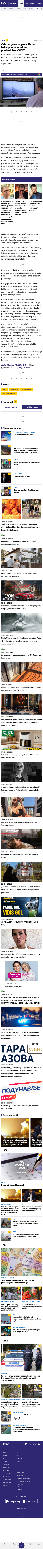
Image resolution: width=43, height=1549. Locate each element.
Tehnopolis (7, 1479)
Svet (3, 40)
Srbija (16, 460)
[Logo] (3, 3)
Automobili (7, 1482)
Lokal (5, 1485)
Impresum (20, 1475)
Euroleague (18, 473)
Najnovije (13, 3)
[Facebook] (26, 1444)
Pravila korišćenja (23, 1478)
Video (18, 1453)
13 (39, 1386)
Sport (5, 1456)
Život (5, 1462)
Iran (5, 389)
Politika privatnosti (23, 1481)
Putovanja (7, 1467)
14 (9, 446)
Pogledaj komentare (11, 407)
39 (9, 460)
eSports (6, 1476)
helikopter (14, 389)
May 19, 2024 (24, 367)
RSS (18, 1487)
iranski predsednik (9, 393)
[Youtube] (39, 1444)
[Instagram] (35, 1444)
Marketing (20, 1472)
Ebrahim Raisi (27, 389)
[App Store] (30, 1501)
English (19, 1459)
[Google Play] (13, 1501)
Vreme (19, 1462)
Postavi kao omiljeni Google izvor (15, 74)
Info (4, 1453)
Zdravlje (6, 1464)
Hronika (4, 1373)
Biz (4, 1459)
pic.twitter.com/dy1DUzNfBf (14, 365)
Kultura (6, 1470)
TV (17, 1456)
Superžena (6, 1473)
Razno (3, 1182)
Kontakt (19, 1490)
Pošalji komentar (32, 407)
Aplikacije (20, 1484)
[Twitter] (30, 1444)
